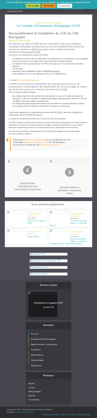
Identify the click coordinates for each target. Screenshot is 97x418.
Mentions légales (83, 415)
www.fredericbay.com (25, 412)
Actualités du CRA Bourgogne (49, 22)
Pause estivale (33, 236)
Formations (32, 218)
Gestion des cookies (68, 415)
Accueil (31, 384)
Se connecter (33, 400)
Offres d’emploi (34, 392)
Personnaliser (64, 6)
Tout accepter (33, 6)
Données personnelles (50, 415)
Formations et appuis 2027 (48, 302)
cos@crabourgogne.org (29, 80)
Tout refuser (48, 6)
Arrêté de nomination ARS (35, 140)
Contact (31, 388)
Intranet (31, 396)
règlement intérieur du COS (37, 142)
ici (32, 134)
